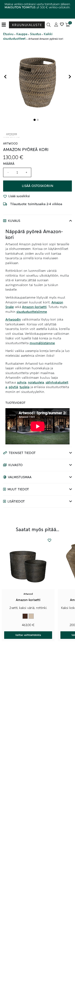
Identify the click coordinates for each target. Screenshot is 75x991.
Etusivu (8, 34)
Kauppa (21, 34)
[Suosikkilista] (62, 25)
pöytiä (13, 387)
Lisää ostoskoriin (37, 186)
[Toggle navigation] (5, 25)
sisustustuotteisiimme (31, 312)
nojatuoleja (36, 382)
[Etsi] (48, 25)
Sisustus (35, 34)
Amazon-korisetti (34, 307)
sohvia (21, 382)
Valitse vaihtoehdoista (28, 635)
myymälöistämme (42, 343)
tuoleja (24, 387)
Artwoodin (13, 319)
